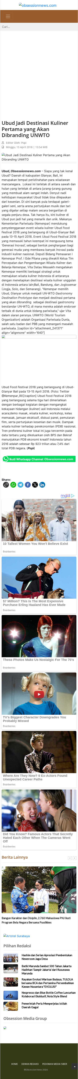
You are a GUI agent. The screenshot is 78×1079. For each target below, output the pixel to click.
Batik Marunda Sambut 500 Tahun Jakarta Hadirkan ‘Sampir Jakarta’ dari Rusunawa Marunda (37, 920)
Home (14, 1064)
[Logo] (37, 5)
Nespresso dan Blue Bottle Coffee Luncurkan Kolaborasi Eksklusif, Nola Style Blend (49, 994)
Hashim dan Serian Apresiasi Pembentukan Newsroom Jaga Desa (47, 956)
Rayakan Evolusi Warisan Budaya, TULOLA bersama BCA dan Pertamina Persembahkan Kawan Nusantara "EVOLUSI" (48, 983)
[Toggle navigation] (8, 16)
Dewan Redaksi (30, 1064)
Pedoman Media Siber (54, 1064)
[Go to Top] (74, 1066)
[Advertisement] (39, 72)
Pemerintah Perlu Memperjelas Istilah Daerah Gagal (44, 1005)
